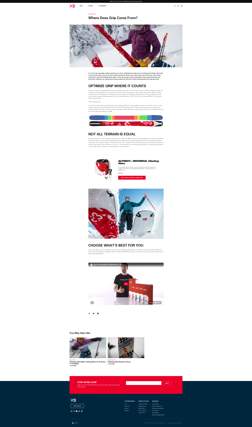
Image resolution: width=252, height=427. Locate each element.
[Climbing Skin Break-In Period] (126, 347)
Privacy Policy (141, 412)
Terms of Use (170, 423)
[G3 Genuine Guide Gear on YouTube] (76, 411)
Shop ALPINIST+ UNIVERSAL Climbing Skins (132, 177)
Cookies (179, 423)
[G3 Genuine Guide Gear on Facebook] (74, 411)
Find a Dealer (155, 403)
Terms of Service (142, 410)
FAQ (126, 403)
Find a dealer (77, 406)
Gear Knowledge (92, 14)
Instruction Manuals (157, 406)
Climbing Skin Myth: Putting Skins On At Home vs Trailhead (88, 363)
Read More (112, 364)
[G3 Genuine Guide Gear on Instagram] (71, 411)
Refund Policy (141, 408)
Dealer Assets (155, 412)
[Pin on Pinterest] (98, 313)
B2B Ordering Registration (158, 414)
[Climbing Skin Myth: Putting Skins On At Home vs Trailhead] (88, 347)
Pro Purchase (155, 410)
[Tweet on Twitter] (94, 313)
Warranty (127, 410)
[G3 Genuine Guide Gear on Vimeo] (81, 411)
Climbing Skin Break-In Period (119, 362)
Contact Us (127, 406)
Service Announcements (158, 408)
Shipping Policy (142, 406)
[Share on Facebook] (90, 313)
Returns (126, 408)
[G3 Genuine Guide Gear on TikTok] (79, 411)
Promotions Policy (142, 403)
